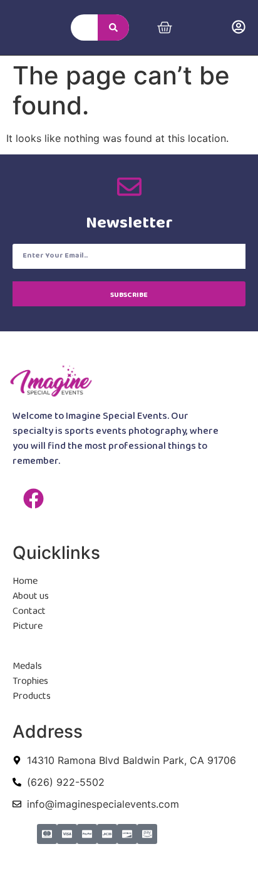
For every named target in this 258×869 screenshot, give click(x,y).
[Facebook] (33, 498)
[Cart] (164, 28)
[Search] (113, 27)
